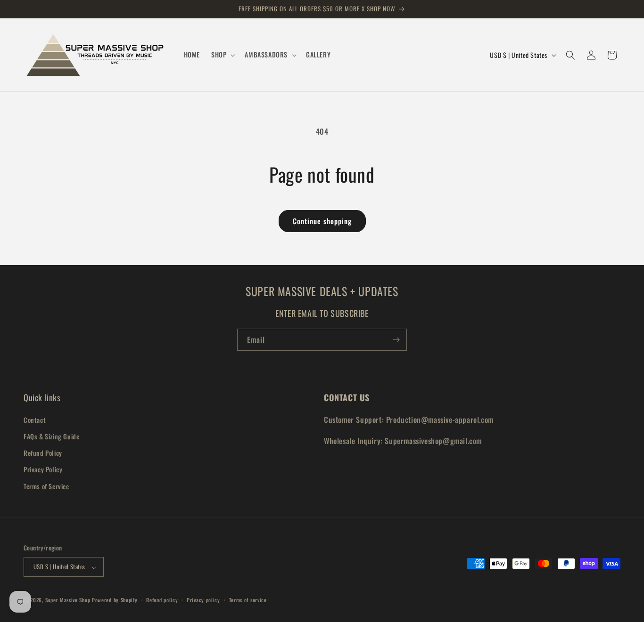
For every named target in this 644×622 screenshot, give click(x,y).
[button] (222, 55)
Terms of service (248, 600)
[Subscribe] (396, 340)
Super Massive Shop (68, 600)
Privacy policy (203, 600)
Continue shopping (322, 221)
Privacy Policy (43, 469)
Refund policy (162, 600)
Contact (35, 419)
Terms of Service (46, 486)
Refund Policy (43, 453)
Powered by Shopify (115, 600)
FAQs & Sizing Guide (51, 436)
